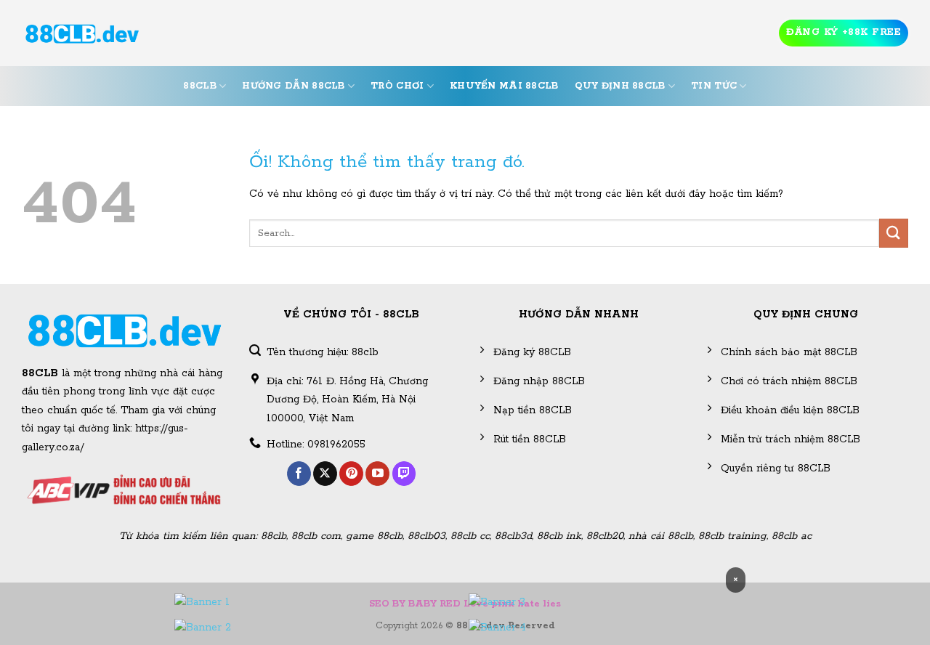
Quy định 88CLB (620, 86)
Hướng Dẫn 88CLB (293, 86)
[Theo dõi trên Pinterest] (351, 473)
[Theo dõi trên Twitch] (404, 473)
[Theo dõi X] (325, 473)
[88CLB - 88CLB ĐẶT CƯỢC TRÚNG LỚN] (82, 33)
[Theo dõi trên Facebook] (299, 473)
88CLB (199, 86)
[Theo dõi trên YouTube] (377, 473)
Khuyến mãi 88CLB (504, 86)
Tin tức (714, 86)
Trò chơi (397, 86)
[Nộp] (893, 233)
